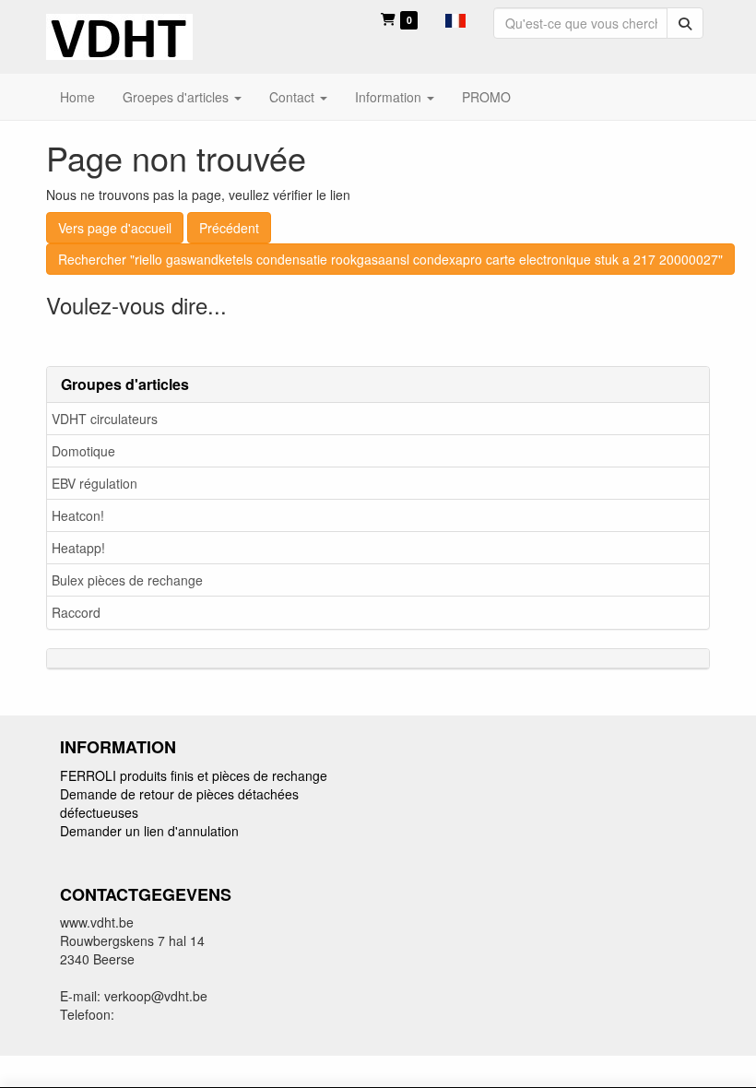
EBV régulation (94, 483)
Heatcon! (78, 515)
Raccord (76, 612)
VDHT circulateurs (105, 418)
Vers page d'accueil (114, 228)
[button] (455, 18)
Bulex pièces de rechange (127, 580)
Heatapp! (78, 547)
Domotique (83, 451)
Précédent (229, 228)
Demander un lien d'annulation (149, 831)
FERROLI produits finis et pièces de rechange (193, 775)
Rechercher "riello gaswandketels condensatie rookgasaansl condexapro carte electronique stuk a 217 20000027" (390, 259)
